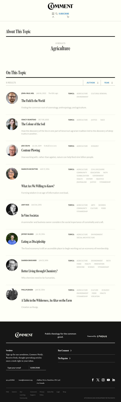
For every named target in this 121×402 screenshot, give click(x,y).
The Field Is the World (33, 100)
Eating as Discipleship (33, 241)
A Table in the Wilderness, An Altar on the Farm (46, 300)
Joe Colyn (25, 146)
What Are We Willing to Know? (37, 186)
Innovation (99, 264)
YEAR (106, 83)
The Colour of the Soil (33, 124)
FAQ (7, 392)
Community (82, 172)
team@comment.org (25, 380)
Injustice (100, 179)
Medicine (80, 267)
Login (58, 392)
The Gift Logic (53, 93)
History (89, 179)
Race (103, 120)
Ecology (95, 146)
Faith (105, 172)
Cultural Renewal (99, 94)
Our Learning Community (23, 395)
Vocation (95, 296)
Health (80, 179)
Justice (94, 120)
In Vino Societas (30, 215)
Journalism (82, 182)
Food (103, 208)
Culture (94, 208)
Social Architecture (86, 238)
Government (98, 176)
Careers (14, 392)
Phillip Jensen (27, 290)
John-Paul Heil (27, 93)
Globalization (83, 176)
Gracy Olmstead (28, 120)
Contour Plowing (30, 150)
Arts (93, 205)
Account (53, 16)
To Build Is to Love (50, 146)
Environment (82, 97)
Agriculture (82, 94)
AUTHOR (91, 83)
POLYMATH (111, 398)
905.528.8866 (10, 380)
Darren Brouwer (29, 260)
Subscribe (64, 13)
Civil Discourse (97, 169)
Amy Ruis (25, 205)
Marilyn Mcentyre (29, 169)
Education (95, 172)
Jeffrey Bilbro (27, 234)
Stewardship (105, 182)
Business (102, 205)
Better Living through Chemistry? (39, 271)
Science (91, 267)
